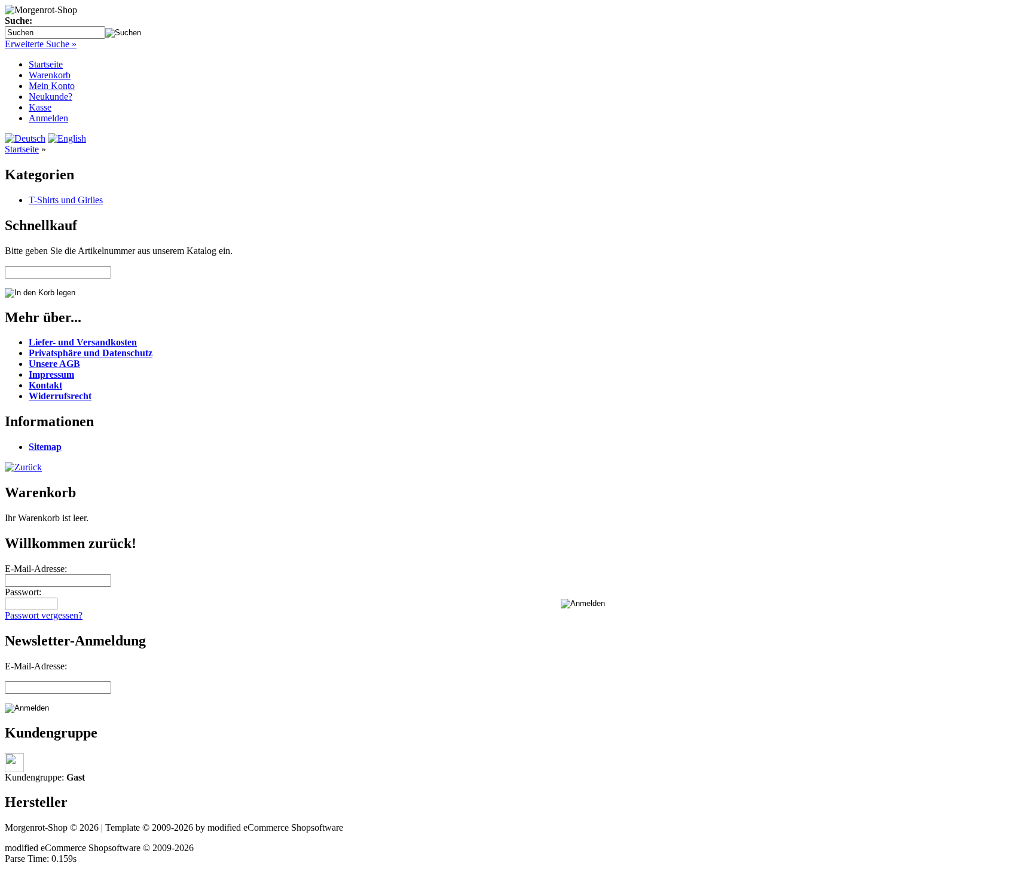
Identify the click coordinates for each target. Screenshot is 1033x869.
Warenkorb (50, 75)
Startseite (46, 64)
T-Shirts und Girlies (66, 200)
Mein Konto (52, 86)
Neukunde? (50, 96)
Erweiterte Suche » (41, 44)
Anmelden (48, 118)
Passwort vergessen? (43, 615)
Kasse (40, 107)
